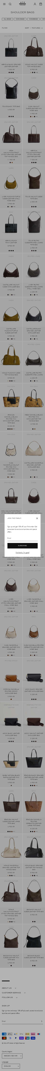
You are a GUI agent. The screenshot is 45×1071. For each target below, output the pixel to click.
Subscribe (22, 545)
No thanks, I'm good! (22, 553)
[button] (37, 518)
